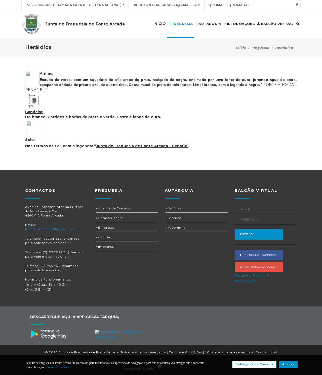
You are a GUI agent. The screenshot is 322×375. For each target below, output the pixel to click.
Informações (240, 24)
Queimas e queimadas (229, 5)
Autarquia (209, 24)
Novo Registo (246, 281)
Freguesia (182, 24)
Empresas (105, 227)
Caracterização (110, 218)
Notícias (174, 208)
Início (241, 48)
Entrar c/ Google (258, 266)
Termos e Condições (185, 352)
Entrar (246, 234)
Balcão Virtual (277, 24)
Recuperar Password (252, 275)
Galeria (103, 237)
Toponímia (176, 227)
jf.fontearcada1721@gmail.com (168, 5)
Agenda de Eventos (113, 208)
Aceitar (288, 364)
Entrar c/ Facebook (260, 255)
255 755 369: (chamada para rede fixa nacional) (76, 5)
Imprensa (105, 246)
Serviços (174, 218)
